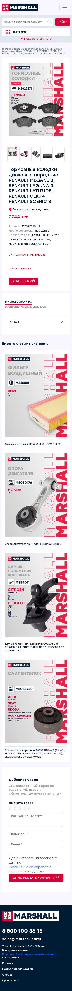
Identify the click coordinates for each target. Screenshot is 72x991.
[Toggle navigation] (64, 7)
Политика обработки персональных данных (29, 954)
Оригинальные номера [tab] (25, 307)
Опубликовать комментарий (36, 877)
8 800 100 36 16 (22, 931)
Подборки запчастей (17, 969)
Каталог (20, 32)
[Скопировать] (38, 225)
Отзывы (7, 975)
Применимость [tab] (18, 302)
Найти (63, 22)
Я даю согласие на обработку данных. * (33, 860)
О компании (10, 957)
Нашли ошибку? (20, 268)
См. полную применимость (27, 255)
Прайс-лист (10, 980)
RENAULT (15, 322)
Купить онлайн (23, 281)
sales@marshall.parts (21, 939)
